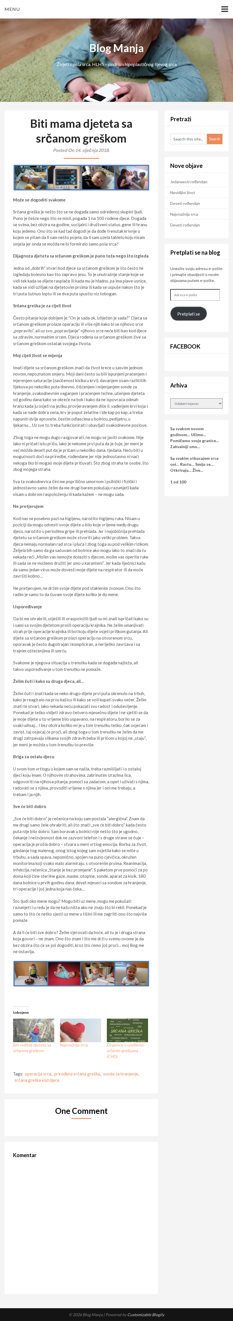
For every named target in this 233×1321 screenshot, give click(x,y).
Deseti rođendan (185, 203)
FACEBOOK (185, 346)
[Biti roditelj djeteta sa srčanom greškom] (33, 1030)
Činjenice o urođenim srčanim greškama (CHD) (125, 1050)
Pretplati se (188, 313)
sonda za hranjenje (120, 1073)
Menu (12, 9)
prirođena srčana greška (77, 1073)
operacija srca (38, 1073)
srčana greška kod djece (36, 1080)
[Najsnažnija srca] (80, 1030)
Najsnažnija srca (74, 1044)
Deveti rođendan (185, 224)
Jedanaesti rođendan (188, 181)
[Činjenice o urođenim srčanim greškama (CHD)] (127, 1030)
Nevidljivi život (182, 192)
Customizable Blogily (145, 1314)
